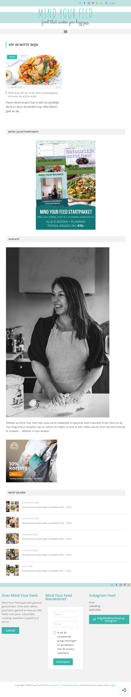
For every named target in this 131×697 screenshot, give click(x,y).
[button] (65, 31)
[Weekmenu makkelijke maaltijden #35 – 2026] (12, 506)
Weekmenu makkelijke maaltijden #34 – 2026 (47, 523)
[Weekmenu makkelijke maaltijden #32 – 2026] (12, 554)
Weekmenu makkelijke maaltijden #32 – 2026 (46, 554)
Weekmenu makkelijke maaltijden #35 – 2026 (46, 507)
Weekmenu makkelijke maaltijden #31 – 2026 (46, 570)
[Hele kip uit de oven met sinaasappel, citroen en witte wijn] (34, 70)
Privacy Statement (69, 685)
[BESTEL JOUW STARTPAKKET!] (65, 185)
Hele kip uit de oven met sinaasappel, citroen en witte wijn (33, 94)
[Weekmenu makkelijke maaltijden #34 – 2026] (12, 522)
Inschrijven (63, 661)
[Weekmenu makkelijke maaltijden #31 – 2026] (12, 570)
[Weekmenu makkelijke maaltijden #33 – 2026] (12, 538)
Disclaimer (54, 685)
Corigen (112, 685)
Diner (12, 57)
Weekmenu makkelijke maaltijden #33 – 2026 (46, 538)
